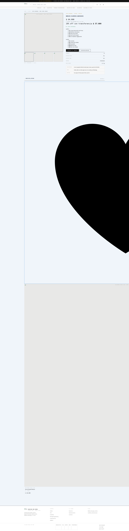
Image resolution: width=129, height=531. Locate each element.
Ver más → (102, 78)
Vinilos (39, 7)
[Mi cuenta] (100, 4)
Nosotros (71, 511)
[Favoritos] (97, 4)
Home (25, 11)
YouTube (101, 527)
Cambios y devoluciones (92, 512)
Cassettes (49, 7)
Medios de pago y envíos (93, 511)
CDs (44, 7)
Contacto (71, 514)
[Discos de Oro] (25, 4)
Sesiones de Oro (87, 7)
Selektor (79, 7)
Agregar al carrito (72, 50)
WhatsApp (101, 528)
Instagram (102, 525)
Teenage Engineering (59, 7)
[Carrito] (103, 4)
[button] (29, 57)
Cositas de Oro (71, 7)
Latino (29, 11)
